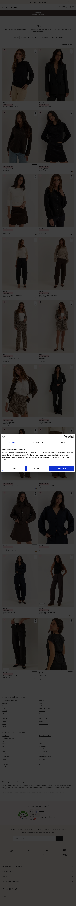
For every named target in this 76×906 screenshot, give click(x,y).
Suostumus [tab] (13, 442)
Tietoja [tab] (62, 442)
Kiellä (14, 468)
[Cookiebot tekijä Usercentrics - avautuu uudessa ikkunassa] (65, 436)
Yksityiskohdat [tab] (38, 442)
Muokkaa (37, 468)
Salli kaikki (62, 468)
